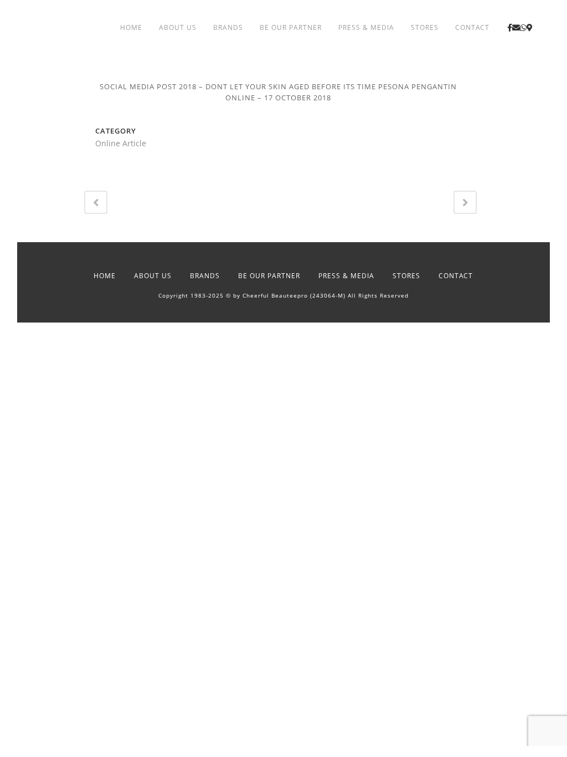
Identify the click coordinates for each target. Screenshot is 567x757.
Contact (456, 275)
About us (153, 275)
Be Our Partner (269, 275)
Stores (406, 275)
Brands (205, 275)
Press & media (346, 275)
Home (105, 275)
